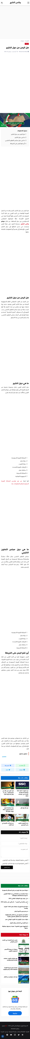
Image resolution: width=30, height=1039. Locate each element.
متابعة (15, 1013)
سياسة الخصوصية (13, 1032)
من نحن (6, 1032)
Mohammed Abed (23, 51)
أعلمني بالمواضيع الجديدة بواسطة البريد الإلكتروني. (15, 863)
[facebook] (22, 1034)
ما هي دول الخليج (20, 137)
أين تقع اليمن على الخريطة (18, 143)
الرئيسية (27, 1032)
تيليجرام (21, 770)
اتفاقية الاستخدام (21, 1032)
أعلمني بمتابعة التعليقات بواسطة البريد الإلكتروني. (15, 860)
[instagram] (14, 1034)
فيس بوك (7, 765)
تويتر (7, 770)
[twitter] (18, 1034)
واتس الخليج (25, 223)
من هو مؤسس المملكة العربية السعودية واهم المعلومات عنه (15, 482)
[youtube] (11, 1034)
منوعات (26, 44)
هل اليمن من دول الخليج (18, 134)
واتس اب (21, 765)
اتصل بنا (2, 1032)
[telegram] (7, 1034)
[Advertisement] (15, 23)
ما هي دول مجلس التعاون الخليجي (15, 140)
